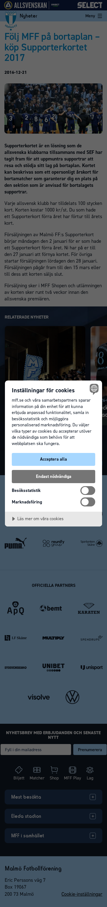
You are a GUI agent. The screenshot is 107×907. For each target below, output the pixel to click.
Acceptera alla (53, 459)
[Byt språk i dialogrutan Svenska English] (93, 389)
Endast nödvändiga (53, 476)
